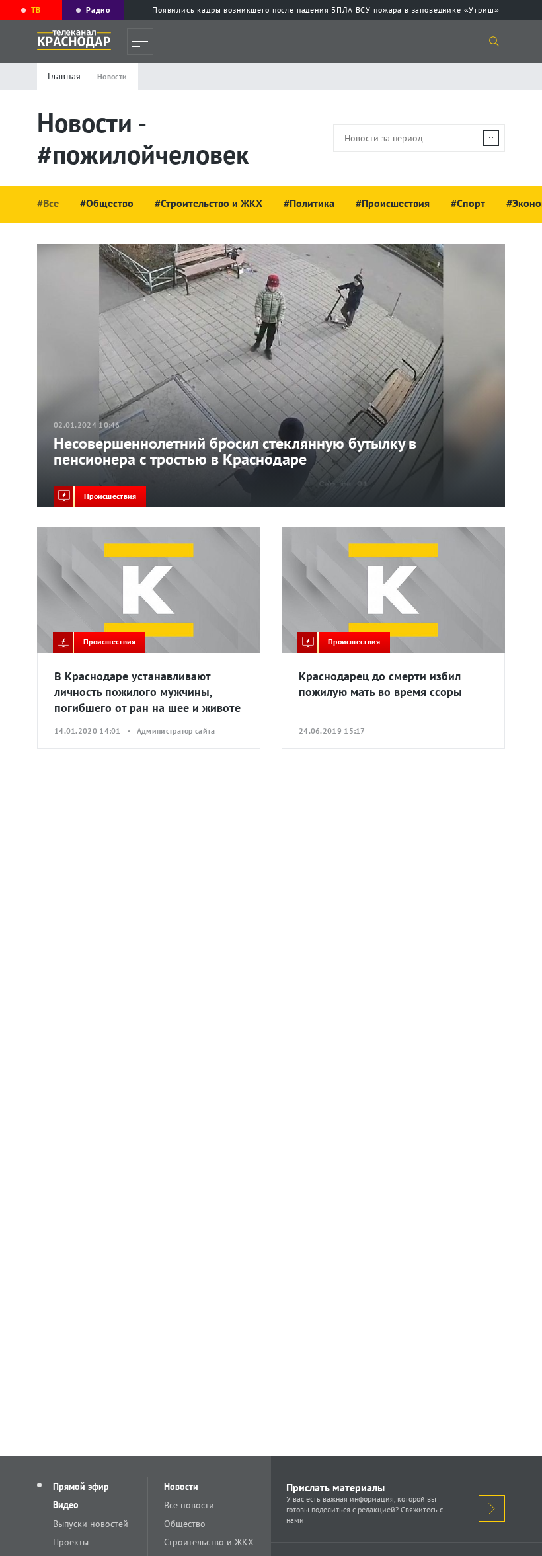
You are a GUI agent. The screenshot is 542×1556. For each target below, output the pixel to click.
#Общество (107, 203)
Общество (185, 1524)
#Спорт (468, 203)
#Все (48, 203)
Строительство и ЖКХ (209, 1542)
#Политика (309, 203)
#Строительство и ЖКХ (208, 203)
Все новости (189, 1505)
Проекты (71, 1542)
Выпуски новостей (90, 1524)
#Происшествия (393, 203)
